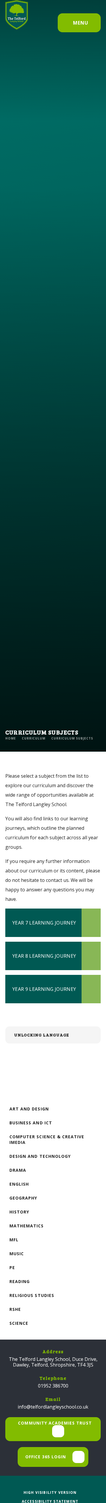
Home (10, 738)
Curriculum (33, 738)
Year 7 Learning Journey (44, 923)
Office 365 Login (45, 1456)
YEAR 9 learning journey (44, 989)
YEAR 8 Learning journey (44, 956)
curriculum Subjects (72, 738)
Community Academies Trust (55, 1423)
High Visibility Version (50, 1492)
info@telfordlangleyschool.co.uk (53, 1407)
